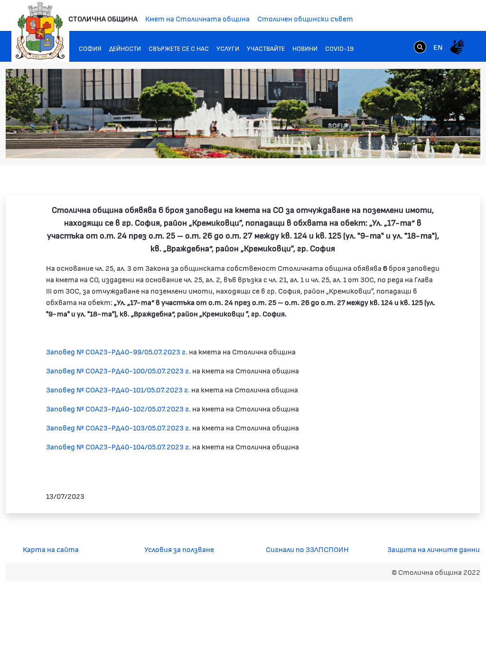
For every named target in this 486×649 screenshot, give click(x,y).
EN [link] (438, 46)
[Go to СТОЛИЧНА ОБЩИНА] (40, 31)
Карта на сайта (51, 549)
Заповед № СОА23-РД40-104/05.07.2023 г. (118, 446)
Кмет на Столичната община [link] (197, 18)
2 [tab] (404, 143)
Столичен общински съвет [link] (305, 18)
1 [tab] (395, 143)
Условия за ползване (179, 549)
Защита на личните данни (433, 549)
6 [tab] (442, 143)
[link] (420, 46)
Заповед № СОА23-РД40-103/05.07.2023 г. (118, 427)
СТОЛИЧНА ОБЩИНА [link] (103, 18)
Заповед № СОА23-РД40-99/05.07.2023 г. (116, 351)
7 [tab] (451, 143)
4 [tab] (423, 143)
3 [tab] (413, 143)
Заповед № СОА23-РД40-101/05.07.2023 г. (118, 389)
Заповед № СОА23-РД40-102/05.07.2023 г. (118, 408)
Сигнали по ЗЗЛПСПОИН (307, 549)
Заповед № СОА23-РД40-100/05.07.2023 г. (118, 370)
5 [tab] (432, 143)
